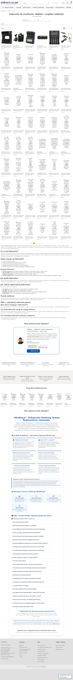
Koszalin (19, 622)
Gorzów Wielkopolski (38, 622)
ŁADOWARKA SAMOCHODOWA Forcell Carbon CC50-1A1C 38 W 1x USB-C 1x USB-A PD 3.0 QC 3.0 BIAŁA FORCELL (42, 152)
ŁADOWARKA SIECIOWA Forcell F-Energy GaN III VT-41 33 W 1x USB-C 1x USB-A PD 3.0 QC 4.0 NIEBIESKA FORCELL (54, 89)
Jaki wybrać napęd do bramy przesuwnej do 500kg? (24, 589)
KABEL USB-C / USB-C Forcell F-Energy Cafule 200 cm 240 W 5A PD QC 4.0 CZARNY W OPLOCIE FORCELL (6, 152)
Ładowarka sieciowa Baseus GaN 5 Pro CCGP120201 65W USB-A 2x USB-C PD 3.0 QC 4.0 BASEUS (66, 216)
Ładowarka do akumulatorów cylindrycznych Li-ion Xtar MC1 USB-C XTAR (42, 237)
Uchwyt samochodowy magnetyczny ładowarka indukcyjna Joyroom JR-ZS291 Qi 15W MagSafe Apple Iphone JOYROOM (30, 237)
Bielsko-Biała (16, 620)
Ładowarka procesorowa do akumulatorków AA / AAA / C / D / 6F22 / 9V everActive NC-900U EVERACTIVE (18, 174)
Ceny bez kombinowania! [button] (36, 388)
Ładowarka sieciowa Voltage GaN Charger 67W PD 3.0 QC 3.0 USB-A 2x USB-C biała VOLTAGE (30, 131)
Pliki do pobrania (41, 661)
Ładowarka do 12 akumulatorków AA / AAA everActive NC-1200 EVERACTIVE (53, 195)
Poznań (28, 623)
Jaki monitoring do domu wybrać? (21, 522)
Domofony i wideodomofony (43, 653)
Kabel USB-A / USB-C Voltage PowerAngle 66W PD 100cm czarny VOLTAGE (42, 110)
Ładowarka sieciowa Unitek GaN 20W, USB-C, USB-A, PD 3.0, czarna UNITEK (18, 68)
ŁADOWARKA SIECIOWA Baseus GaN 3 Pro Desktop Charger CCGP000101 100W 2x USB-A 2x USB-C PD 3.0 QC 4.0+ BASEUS (18, 237)
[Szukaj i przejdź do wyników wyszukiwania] (48, 3)
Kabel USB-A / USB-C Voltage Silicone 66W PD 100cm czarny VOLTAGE (54, 110)
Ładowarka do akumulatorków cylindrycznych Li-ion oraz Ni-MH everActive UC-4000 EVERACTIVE (66, 237)
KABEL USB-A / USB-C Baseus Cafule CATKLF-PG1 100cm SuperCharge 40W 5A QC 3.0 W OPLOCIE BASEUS (18, 216)
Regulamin (21, 645)
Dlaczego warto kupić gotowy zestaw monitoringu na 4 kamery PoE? (28, 546)
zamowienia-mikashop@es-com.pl (7, 656)
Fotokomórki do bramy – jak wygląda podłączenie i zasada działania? (29, 603)
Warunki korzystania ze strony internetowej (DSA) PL (25, 650)
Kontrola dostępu (41, 659)
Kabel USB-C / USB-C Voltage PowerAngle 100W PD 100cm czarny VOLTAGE (66, 110)
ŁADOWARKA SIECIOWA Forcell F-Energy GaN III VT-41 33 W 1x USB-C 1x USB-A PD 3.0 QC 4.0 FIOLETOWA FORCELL (42, 89)
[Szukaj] (35, 20)
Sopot (44, 623)
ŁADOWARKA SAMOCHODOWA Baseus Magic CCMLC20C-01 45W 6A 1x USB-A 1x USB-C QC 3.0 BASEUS (6, 195)
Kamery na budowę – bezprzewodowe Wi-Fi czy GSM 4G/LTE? (26, 532)
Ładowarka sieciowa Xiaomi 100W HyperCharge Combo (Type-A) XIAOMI (66, 68)
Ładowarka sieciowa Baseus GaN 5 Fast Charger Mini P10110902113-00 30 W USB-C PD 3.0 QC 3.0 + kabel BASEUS (6, 89)
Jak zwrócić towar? (41, 645)
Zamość (20, 620)
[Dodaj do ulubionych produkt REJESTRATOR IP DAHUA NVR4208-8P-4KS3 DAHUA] (34, 393)
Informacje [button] (22, 642)
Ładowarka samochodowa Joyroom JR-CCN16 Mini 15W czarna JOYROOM (6, 110)
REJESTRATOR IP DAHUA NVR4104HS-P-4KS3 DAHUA (13, 404)
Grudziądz (35, 623)
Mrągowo (56, 622)
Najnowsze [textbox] (2, 28)
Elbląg (41, 620)
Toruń (31, 623)
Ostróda (14, 623)
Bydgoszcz (40, 623)
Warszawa (31, 622)
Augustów (38, 620)
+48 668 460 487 (4, 658)
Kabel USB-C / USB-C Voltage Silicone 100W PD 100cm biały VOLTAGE (6, 131)
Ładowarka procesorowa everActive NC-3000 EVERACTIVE (29, 46)
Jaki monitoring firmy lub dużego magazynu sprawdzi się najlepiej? (28, 536)
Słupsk (23, 622)
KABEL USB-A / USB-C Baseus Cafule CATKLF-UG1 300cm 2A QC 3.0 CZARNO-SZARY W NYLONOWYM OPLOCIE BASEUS (6, 237)
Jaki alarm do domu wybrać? (19, 560)
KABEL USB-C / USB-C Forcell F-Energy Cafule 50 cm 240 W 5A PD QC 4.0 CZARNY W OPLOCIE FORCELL (30, 152)
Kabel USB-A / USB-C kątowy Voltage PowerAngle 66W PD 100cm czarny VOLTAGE (30, 110)
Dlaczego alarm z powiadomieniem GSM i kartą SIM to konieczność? (28, 582)
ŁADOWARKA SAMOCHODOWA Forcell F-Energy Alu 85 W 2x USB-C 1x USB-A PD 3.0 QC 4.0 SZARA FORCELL (18, 89)
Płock (28, 620)
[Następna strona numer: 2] (71, 28)
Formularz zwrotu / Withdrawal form (45, 647)
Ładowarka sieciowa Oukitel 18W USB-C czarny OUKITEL (30, 216)
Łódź (30, 620)
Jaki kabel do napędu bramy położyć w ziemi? (23, 606)
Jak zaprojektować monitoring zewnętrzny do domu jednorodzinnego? (29, 529)
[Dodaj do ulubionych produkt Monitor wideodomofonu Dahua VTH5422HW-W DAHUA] (71, 393)
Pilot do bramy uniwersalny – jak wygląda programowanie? (26, 599)
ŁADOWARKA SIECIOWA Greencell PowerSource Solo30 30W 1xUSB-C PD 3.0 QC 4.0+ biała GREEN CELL (42, 68)
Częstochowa (56, 620)
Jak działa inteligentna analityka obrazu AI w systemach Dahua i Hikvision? (30, 543)
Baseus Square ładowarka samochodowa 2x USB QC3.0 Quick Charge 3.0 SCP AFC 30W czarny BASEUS (53, 237)
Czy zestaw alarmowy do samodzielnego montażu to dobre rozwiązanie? (29, 567)
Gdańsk (50, 623)
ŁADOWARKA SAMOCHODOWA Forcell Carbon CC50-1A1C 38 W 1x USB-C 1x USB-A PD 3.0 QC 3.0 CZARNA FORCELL (54, 152)
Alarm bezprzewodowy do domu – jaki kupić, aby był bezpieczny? (28, 564)
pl (52, 3)
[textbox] (42, 20)
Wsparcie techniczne (23, 652)
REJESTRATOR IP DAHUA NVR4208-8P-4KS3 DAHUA (31, 404)
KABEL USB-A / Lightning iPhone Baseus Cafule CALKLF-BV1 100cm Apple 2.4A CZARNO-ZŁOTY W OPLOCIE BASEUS (65, 46)
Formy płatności (59, 647)
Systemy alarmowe (41, 651)
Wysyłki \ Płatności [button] (60, 642)
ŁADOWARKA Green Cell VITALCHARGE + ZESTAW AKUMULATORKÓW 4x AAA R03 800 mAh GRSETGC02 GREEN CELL (42, 174)
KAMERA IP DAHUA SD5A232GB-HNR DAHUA (49, 404)
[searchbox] (7, 23)
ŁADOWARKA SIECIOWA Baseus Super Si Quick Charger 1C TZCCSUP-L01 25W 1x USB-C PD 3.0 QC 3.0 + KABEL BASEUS (65, 195)
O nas (20, 655)
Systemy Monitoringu (42, 649)
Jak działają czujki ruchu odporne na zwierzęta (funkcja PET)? (27, 578)
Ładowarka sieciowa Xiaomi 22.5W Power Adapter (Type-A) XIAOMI (54, 174)
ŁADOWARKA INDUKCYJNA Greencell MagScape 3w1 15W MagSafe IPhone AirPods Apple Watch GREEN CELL (6, 216)
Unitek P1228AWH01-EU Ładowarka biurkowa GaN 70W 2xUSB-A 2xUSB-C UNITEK (53, 68)
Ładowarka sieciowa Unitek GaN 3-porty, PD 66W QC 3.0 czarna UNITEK (66, 89)
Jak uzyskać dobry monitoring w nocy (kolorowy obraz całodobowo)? (28, 550)
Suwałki (33, 620)
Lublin (48, 620)
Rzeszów (51, 620)
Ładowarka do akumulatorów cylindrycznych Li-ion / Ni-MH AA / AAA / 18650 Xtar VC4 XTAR (54, 216)
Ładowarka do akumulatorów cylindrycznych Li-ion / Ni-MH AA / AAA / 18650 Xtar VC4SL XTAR (54, 46)
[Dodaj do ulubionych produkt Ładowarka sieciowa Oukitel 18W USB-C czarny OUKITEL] (34, 201)
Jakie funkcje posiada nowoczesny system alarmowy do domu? (27, 571)
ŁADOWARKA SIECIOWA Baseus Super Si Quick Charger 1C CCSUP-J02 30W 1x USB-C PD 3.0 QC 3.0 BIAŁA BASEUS (6, 68)
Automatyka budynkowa (42, 657)
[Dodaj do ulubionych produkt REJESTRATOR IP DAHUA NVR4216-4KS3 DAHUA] (43, 393)
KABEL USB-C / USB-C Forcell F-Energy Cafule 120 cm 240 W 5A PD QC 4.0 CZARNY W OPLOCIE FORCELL (66, 131)
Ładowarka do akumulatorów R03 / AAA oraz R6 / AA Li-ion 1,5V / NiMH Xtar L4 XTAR (6, 46)
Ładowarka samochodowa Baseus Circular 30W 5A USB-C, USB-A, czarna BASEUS (65, 174)
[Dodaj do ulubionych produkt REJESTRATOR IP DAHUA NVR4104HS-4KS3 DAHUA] (7, 393)
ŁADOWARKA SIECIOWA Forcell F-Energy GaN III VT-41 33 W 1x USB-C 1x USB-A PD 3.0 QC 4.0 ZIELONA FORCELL (6, 174)
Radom (24, 620)
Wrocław (18, 623)
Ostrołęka (48, 622)
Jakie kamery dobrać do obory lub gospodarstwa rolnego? (26, 539)
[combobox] (43, 20)
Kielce (45, 620)
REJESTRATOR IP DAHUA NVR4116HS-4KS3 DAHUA (22, 404)
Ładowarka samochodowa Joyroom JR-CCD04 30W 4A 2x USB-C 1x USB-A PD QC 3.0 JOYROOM (54, 131)
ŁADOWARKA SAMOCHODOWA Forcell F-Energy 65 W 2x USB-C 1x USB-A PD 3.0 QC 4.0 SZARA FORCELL (66, 152)
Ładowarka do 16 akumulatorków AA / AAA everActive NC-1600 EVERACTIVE (41, 46)
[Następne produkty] (70, 394)
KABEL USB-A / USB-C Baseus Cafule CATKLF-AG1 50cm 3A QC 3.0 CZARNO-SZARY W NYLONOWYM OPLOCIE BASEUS (30, 195)
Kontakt (20, 657)
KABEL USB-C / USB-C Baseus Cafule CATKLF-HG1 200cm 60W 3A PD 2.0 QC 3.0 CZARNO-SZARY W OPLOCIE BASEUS (42, 195)
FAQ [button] (39, 642)
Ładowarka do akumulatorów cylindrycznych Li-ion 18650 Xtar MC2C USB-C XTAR (30, 68)
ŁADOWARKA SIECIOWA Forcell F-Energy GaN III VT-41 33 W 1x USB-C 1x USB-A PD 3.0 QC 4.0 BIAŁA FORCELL (30, 89)
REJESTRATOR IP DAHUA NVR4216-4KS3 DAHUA (40, 404)
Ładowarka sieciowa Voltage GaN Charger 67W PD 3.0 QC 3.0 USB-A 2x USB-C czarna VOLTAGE (42, 131)
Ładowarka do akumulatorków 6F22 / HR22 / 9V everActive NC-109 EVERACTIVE (42, 216)
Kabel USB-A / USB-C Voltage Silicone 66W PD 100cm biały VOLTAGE (18, 110)
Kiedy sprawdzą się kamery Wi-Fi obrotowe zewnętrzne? (26, 553)
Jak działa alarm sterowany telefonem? (22, 575)
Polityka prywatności (23, 647)
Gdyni (47, 623)
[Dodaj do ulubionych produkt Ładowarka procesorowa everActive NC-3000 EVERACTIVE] (34, 32)
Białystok (52, 622)
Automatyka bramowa (42, 655)
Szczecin (26, 622)
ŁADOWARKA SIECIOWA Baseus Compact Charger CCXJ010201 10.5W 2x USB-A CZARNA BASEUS (18, 195)
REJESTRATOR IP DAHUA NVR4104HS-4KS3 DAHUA (4, 404)
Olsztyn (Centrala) (56, 623)
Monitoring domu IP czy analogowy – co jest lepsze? (25, 525)
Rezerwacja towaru (59, 649)
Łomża (44, 622)
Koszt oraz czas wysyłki (60, 645)
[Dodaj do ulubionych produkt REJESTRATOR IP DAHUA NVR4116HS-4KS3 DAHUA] (25, 393)
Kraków (15, 622)
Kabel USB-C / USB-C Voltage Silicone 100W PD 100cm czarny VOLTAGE (18, 131)
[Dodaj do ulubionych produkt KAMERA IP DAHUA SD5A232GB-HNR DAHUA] (53, 393)
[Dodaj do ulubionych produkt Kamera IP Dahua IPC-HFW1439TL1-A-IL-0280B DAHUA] (62, 393)
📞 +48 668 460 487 (33, 350)
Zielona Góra (23, 623)
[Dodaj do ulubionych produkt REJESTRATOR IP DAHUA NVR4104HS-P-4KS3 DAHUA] (16, 393)
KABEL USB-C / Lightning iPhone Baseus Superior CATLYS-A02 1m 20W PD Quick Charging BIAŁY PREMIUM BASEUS (29, 174)
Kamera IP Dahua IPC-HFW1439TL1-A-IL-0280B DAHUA (59, 404)
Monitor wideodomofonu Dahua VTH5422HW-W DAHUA (68, 404)
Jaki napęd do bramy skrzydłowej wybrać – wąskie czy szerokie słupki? (29, 592)
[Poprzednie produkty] (3, 394)
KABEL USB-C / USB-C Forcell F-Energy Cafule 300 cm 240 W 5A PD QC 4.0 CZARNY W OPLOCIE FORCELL (18, 152)
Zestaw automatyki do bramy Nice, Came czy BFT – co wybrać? (27, 596)
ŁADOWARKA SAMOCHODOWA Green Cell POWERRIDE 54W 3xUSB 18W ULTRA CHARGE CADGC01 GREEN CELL (18, 46)
